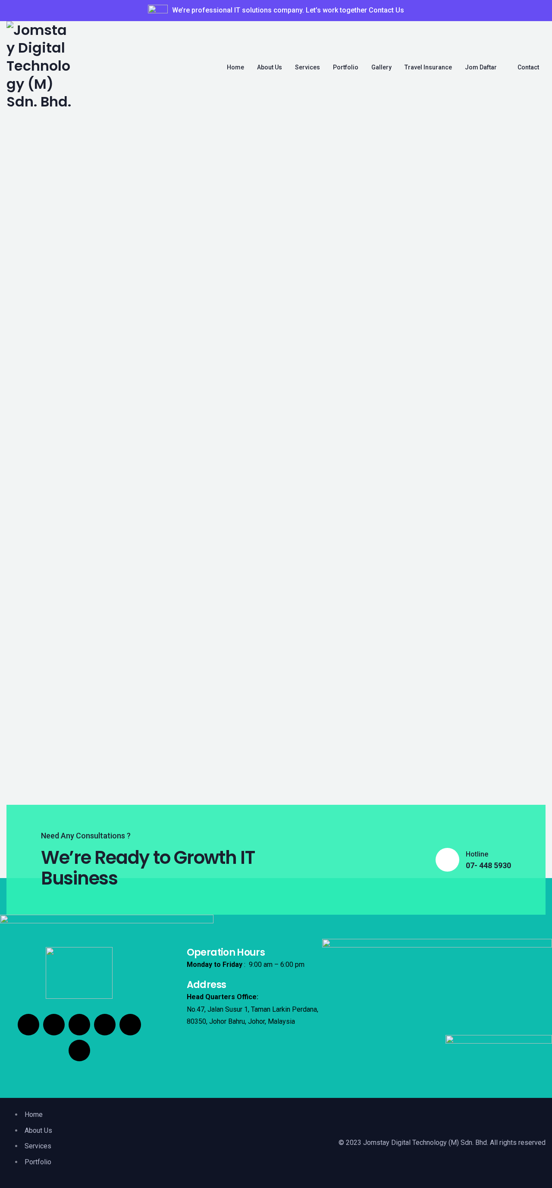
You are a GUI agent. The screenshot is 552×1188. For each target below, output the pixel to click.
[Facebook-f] (28, 1024)
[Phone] (79, 1050)
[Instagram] (54, 1024)
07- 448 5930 (488, 865)
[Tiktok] (79, 1024)
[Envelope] (130, 1024)
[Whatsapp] (105, 1024)
